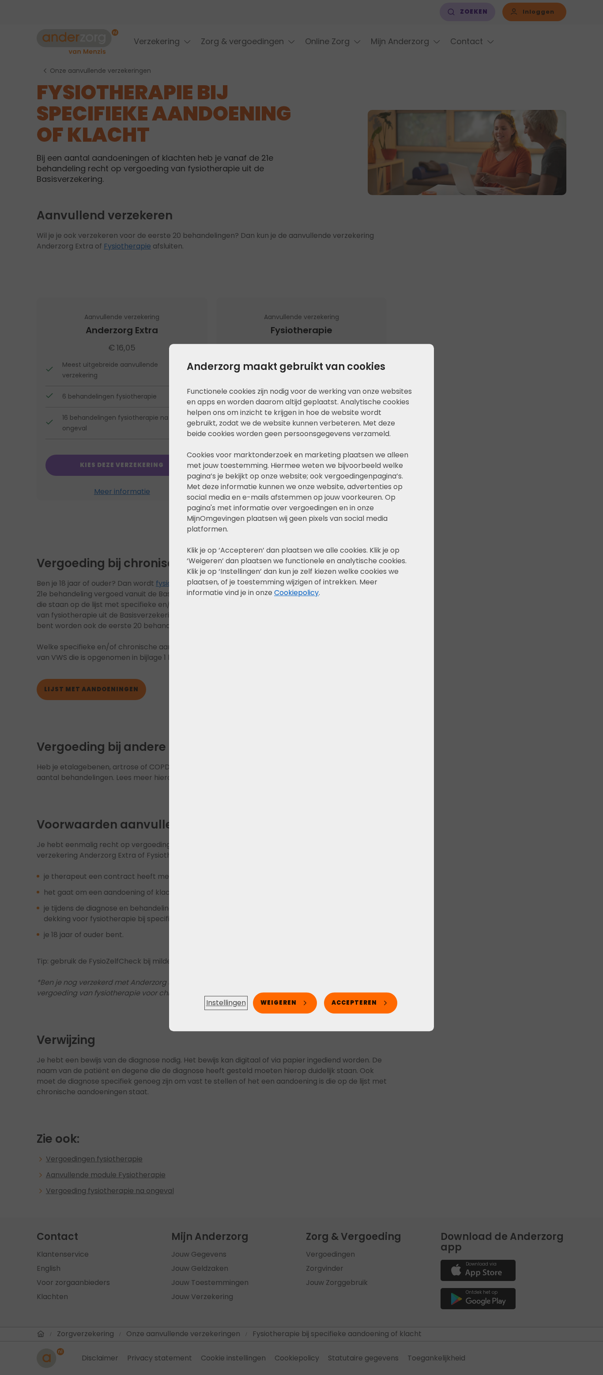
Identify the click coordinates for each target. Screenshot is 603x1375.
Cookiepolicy (296, 593)
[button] (226, 1003)
